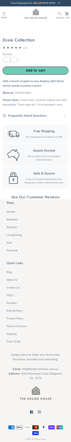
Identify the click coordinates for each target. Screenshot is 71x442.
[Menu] (3, 14)
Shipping (12, 334)
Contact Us (13, 287)
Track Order (14, 341)
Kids (9, 242)
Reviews (12, 303)
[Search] (59, 14)
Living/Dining (14, 235)
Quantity (7, 54)
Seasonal (12, 250)
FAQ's (10, 295)
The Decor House (39, 439)
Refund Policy (15, 310)
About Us (12, 280)
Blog (9, 272)
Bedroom (12, 227)
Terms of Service (17, 326)
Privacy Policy (15, 318)
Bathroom (12, 219)
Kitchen (11, 211)
